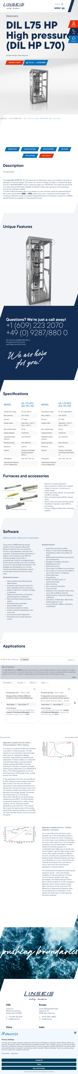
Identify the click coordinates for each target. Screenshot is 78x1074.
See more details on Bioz (71, 737)
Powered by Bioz (5, 737)
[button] (58, 4)
